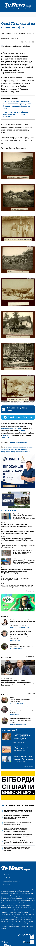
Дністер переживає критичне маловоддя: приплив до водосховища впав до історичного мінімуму (16, 571)
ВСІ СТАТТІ (31, 616)
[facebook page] (21, 934)
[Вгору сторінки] (32, 937)
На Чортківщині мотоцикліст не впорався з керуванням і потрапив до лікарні (17, 532)
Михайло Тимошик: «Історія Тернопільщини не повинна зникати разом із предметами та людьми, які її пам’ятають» (17, 683)
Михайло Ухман (16, 703)
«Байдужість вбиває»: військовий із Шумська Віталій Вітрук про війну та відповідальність (17, 586)
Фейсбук (5, 435)
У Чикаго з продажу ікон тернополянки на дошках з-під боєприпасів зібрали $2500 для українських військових (24, 561)
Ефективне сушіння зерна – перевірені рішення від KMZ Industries (17, 546)
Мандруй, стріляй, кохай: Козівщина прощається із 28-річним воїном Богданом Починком (18, 842)
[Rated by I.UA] (28, 942)
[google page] (19, 934)
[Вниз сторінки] (32, 942)
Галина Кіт (14, 714)
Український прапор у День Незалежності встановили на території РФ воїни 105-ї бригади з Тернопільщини (18, 836)
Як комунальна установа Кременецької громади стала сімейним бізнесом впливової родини (17, 817)
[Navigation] (31, 14)
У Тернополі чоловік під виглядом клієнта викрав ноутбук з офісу (15, 579)
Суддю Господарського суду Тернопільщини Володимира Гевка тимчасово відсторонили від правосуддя (24, 516)
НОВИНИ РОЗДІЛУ (29, 767)
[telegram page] (30, 934)
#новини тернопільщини (15, 447)
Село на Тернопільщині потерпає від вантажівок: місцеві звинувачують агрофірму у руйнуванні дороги (16, 830)
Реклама (6, 884)
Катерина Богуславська (19, 627)
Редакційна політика (11, 881)
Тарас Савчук (15, 640)
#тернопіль (5, 452)
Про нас (6, 874)
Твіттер (22, 431)
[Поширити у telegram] (33, 42)
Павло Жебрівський (18, 724)
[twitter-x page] (24, 934)
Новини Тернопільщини (19, 442)
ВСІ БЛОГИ (31, 693)
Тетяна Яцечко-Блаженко (23, 33)
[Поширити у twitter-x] (25, 42)
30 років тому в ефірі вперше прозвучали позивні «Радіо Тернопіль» (16, 114)
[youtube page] (27, 934)
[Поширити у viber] (29, 42)
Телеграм (5, 438)
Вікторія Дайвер (16, 648)
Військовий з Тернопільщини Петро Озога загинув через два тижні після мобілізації (18, 810)
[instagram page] (33, 934)
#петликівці (15, 449)
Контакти (6, 878)
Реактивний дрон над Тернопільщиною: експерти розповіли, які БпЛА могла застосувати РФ (17, 848)
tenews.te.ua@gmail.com (11, 428)
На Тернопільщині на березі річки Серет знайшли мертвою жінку (17, 823)
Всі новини (30, 591)
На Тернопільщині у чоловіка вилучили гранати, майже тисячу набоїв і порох (23, 552)
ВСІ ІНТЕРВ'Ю (30, 657)
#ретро (24, 449)
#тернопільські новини (20, 452)
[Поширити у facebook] (22, 42)
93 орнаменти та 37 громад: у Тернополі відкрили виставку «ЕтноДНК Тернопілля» (17, 539)
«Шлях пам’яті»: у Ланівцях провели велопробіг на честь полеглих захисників (16, 525)
